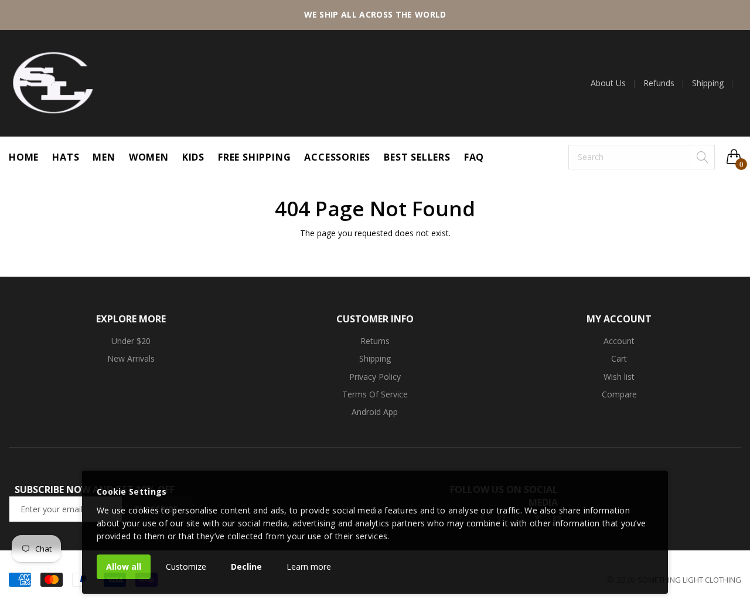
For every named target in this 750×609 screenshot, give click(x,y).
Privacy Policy (375, 376)
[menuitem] (613, 83)
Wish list (619, 376)
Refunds (658, 83)
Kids (193, 157)
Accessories (337, 157)
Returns (375, 340)
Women (149, 157)
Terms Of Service (375, 394)
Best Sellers (417, 157)
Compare (619, 394)
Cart (619, 358)
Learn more (309, 566)
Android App (375, 411)
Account (619, 340)
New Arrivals (131, 358)
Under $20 (131, 340)
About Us (608, 83)
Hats (65, 157)
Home (24, 157)
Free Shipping (254, 157)
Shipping (708, 83)
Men (104, 157)
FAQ (474, 157)
